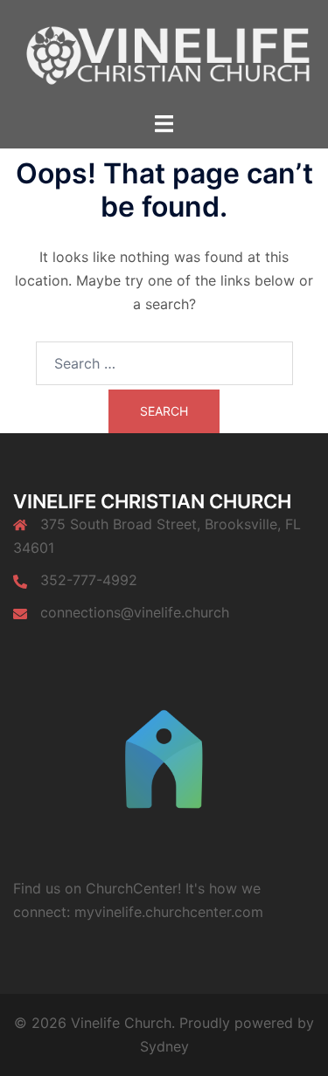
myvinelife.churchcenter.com (168, 912)
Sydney (164, 1046)
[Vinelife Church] (164, 54)
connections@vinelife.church (134, 612)
